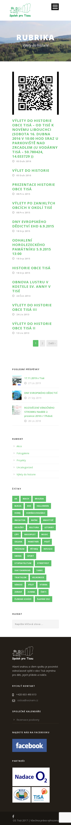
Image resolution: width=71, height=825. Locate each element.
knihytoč (48, 520)
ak (15, 498)
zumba (31, 592)
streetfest (43, 563)
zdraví (18, 592)
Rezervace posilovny (28, 719)
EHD (29, 506)
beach (26, 498)
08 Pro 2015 (23, 193)
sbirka (18, 556)
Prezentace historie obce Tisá (33, 186)
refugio (48, 549)
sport (30, 556)
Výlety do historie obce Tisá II (32, 325)
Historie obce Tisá (31, 268)
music (44, 534)
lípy (16, 534)
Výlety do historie (26, 474)
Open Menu (55, 6)
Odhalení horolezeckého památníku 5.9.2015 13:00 (31, 247)
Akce (19, 446)
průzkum (19, 549)
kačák (34, 520)
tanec (39, 570)
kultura (34, 527)
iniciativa (19, 520)
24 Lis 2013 (22, 314)
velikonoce (38, 577)
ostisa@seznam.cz (27, 700)
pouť (47, 541)
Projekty (21, 460)
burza (17, 506)
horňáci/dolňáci (35, 513)
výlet (31, 584)
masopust (30, 534)
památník (33, 541)
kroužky (19, 527)
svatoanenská (22, 570)
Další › (51, 343)
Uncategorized (25, 467)
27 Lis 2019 (34, 383)
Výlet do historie (30, 170)
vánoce (18, 584)
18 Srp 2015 (23, 231)
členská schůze (22, 599)
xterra (43, 584)
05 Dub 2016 (23, 161)
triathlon (20, 577)
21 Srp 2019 (34, 398)
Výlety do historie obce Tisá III (32, 307)
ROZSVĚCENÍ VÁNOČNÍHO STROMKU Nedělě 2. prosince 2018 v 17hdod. (39, 412)
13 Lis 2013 (22, 333)
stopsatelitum (22, 563)
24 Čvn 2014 (23, 295)
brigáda (39, 498)
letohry (49, 527)
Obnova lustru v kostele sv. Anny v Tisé (31, 286)
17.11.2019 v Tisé (34, 378)
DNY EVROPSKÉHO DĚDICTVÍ (40, 393)
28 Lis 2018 (34, 421)
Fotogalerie (23, 453)
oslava (18, 541)
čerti (43, 592)
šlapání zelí (43, 599)
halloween (43, 506)
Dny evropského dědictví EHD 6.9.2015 (33, 223)
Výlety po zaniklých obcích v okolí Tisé (33, 205)
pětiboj (34, 549)
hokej (17, 513)
